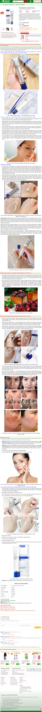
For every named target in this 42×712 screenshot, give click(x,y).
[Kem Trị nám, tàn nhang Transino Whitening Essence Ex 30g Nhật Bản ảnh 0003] (21, 577)
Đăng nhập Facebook (23, 680)
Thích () (6, 634)
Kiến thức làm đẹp (3, 683)
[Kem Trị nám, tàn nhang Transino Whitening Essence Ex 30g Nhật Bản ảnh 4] (21, 213)
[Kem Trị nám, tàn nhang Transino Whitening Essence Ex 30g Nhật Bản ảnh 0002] (21, 532)
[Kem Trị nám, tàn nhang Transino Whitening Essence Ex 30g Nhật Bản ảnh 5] (21, 268)
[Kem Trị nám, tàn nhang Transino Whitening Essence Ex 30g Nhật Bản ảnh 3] (21, 161)
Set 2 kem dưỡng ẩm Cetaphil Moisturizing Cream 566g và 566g (26, 661)
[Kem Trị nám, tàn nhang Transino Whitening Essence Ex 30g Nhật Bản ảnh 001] (21, 362)
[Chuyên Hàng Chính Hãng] (1, 4)
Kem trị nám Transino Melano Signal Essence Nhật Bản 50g (15, 661)
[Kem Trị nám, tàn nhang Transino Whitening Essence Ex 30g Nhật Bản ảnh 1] (21, 89)
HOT (8, 653)
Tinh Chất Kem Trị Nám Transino (17, 585)
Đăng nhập (21, 679)
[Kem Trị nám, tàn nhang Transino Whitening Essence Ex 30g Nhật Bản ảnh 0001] (21, 482)
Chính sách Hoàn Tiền (13, 684)
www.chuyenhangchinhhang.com (20, 674)
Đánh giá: (2, 618)
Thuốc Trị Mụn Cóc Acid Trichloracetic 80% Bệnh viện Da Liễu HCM (5, 661)
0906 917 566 (38, 1)
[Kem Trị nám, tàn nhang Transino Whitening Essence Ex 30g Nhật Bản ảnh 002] (21, 408)
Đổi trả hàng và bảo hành (14, 683)
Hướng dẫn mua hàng (13, 680)
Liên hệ (2, 684)
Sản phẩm (2, 680)
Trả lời (3, 634)
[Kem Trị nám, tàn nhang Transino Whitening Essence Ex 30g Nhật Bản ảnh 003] (21, 431)
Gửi (37, 627)
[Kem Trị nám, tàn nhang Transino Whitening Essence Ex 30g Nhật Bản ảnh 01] (21, 311)
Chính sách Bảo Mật (13, 679)
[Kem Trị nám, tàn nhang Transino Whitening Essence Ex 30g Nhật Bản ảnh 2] (21, 113)
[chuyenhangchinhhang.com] (6, 1)
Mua (8, 664)
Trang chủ (2, 679)
